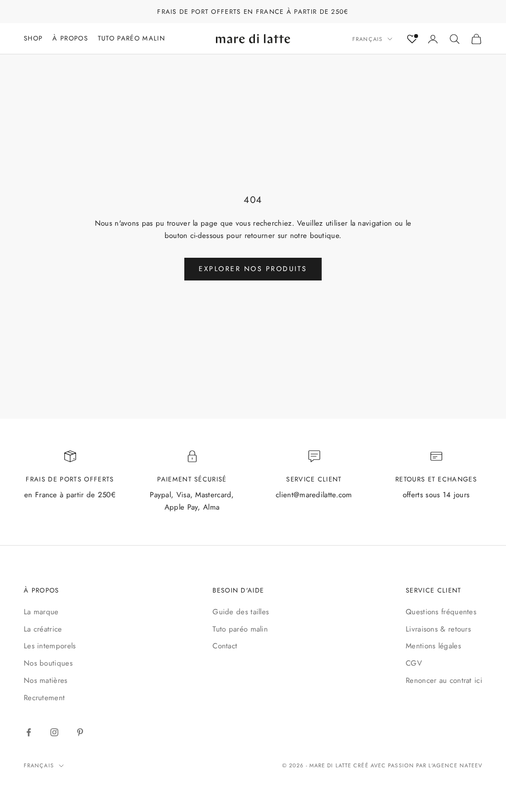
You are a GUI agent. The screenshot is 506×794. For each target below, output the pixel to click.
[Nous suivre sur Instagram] (54, 732)
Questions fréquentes (441, 611)
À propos (70, 38)
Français (367, 39)
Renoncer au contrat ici (444, 680)
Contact (224, 645)
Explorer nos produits (253, 269)
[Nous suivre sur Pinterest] (80, 732)
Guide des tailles (240, 611)
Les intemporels (50, 645)
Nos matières (46, 680)
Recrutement (44, 697)
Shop (33, 38)
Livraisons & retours (438, 629)
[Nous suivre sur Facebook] (29, 732)
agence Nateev (457, 765)
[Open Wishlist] (412, 39)
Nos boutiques (48, 663)
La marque (41, 611)
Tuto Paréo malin (131, 38)
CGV (414, 663)
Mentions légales (433, 645)
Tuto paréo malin (240, 629)
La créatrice (43, 629)
